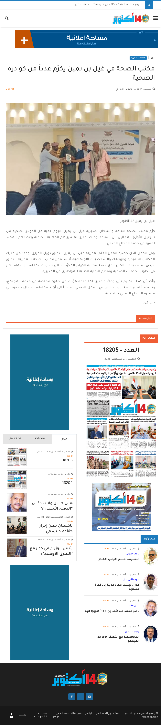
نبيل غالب (133, 606)
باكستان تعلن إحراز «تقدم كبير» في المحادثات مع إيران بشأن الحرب (56, 529)
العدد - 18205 (121, 351)
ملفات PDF (149, 338)
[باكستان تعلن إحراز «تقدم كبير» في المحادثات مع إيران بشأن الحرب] (17, 525)
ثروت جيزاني (132, 554)
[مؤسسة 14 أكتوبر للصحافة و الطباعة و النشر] (131, 18)
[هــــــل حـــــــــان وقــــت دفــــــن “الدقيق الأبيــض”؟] (17, 502)
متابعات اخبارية (138, 58)
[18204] (17, 480)
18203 (67, 461)
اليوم (64, 439)
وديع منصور (132, 631)
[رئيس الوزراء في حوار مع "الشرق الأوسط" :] (17, 548)
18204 (67, 483)
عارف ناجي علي (131, 579)
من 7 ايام (40, 438)
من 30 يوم (15, 438)
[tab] (64, 439)
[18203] (17, 457)
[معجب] (11, 714)
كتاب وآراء (149, 539)
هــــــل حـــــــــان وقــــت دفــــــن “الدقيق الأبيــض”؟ (52, 506)
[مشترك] (11, 717)
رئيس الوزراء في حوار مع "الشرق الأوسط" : (51, 551)
